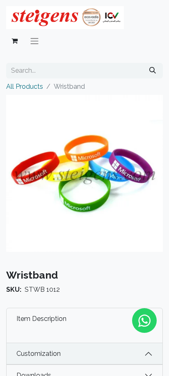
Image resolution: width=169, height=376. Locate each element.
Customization (38, 354)
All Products (24, 86)
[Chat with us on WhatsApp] (144, 320)
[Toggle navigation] (34, 41)
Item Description (41, 319)
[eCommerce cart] (14, 40)
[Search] (152, 70)
